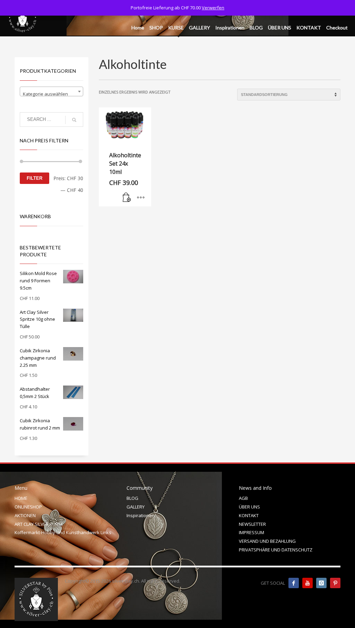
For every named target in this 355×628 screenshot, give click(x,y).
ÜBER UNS (249, 507)
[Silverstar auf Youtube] (307, 583)
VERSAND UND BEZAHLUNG (267, 541)
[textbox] (51, 94)
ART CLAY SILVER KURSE (39, 524)
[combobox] (51, 91)
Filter (34, 178)
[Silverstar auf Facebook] (293, 583)
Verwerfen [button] (213, 8)
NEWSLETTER (252, 524)
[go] (74, 120)
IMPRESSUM (251, 532)
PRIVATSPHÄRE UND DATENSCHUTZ (275, 550)
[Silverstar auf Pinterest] (335, 583)
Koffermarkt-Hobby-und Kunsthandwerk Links (63, 532)
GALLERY (136, 507)
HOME (21, 498)
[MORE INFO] (141, 197)
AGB (243, 498)
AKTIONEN (25, 515)
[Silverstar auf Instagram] (321, 583)
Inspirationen (141, 515)
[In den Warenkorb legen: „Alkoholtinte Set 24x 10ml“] (127, 197)
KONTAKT (249, 515)
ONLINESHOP (28, 507)
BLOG (132, 498)
